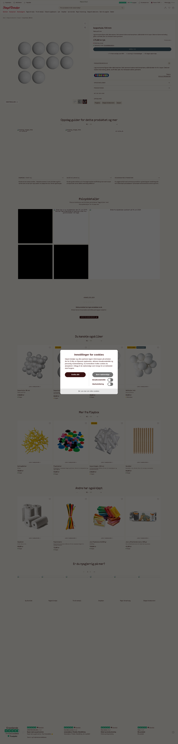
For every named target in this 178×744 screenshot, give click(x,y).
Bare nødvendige (102, 374)
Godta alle (75, 374)
